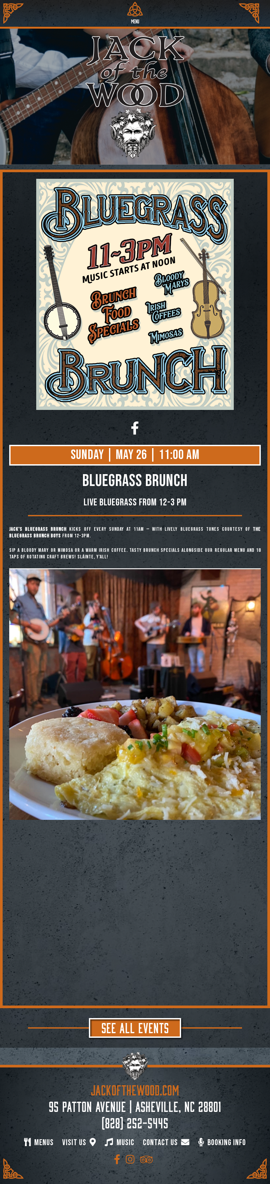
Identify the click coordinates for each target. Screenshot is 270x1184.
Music (124, 1143)
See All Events (135, 1027)
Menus (43, 1143)
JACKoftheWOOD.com (135, 1089)
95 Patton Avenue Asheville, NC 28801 (135, 1105)
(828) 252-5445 (135, 1122)
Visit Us (75, 1143)
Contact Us (161, 1143)
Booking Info (226, 1143)
